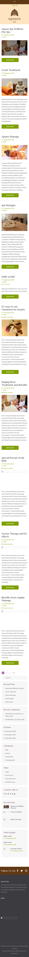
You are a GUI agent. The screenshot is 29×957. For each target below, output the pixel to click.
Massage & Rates (16, 849)
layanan (7, 753)
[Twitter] (8, 794)
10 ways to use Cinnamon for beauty (13, 308)
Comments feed (10, 778)
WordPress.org (10, 782)
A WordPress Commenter (13, 714)
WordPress (14, 953)
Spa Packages (8, 205)
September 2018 (10, 731)
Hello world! (8, 276)
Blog (6, 750)
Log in (7, 772)
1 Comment (6, 284)
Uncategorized (10, 760)
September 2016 (10, 738)
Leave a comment (8, 317)
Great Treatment (11, 70)
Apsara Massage (10, 136)
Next (13, 673)
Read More (10, 60)
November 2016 (10, 735)
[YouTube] (14, 794)
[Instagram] (6, 794)
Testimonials (9, 757)
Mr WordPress (10, 719)
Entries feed (9, 775)
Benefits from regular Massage (13, 599)
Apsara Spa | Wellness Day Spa (13, 946)
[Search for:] (15, 678)
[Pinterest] (10, 794)
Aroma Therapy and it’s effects (14, 535)
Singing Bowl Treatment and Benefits (14, 383)
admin (4, 37)
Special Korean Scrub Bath (13, 459)
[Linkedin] (12, 794)
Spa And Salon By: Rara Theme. (11, 951)
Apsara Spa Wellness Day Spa (12, 30)
